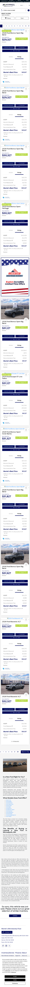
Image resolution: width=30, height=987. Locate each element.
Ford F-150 (8, 800)
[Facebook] (3, 945)
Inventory (5, 953)
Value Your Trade (16, 50)
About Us (24, 955)
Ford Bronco (9, 808)
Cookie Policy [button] (7, 970)
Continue (15, 915)
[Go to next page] (14, 751)
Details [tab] (11, 57)
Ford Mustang (9, 813)
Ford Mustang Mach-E (11, 815)
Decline (15, 980)
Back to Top (25, 752)
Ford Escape (9, 805)
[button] (26, 89)
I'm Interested (21, 47)
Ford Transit (8, 816)
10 (25, 26)
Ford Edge (8, 806)
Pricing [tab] (19, 57)
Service (11, 953)
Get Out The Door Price (22, 39)
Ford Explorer (9, 811)
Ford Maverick (9, 802)
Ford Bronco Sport (10, 809)
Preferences (15, 983)
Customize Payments (8, 47)
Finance (18, 953)
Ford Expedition (9, 812)
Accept (15, 976)
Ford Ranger (9, 801)
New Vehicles (4, 955)
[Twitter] (9, 945)
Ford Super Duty (9, 804)
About (24, 953)
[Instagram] (6, 945)
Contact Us (7, 932)
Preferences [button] (13, 972)
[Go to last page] (18, 751)
